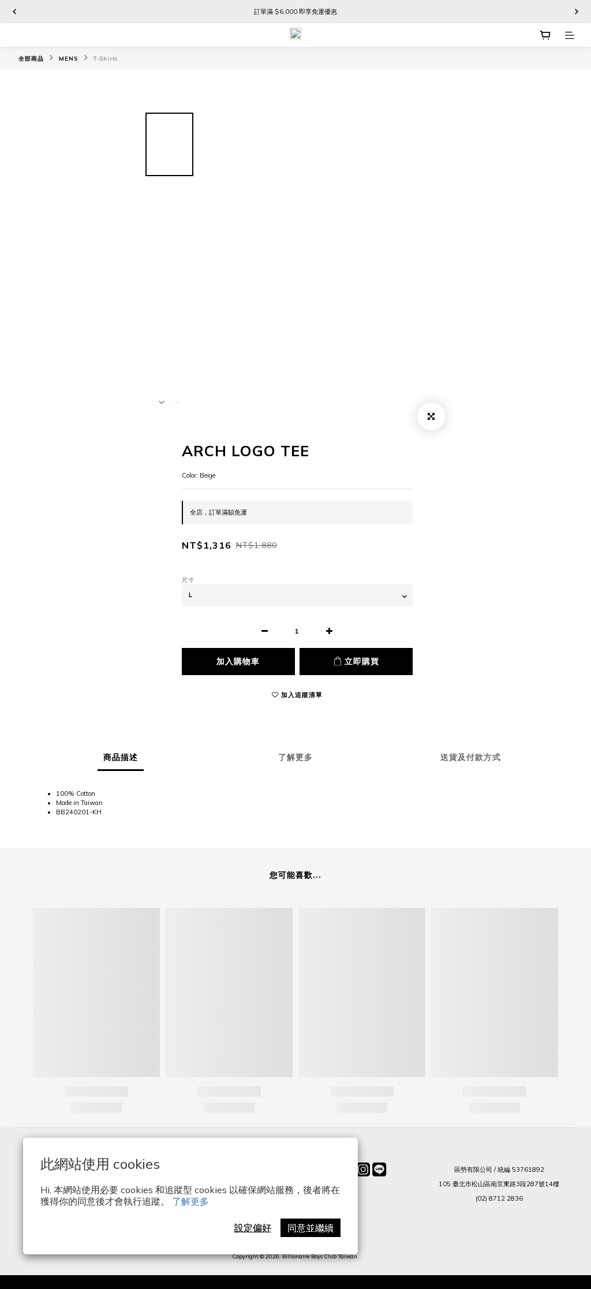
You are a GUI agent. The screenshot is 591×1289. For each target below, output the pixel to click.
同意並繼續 (310, 1228)
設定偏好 (252, 1228)
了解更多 (190, 1201)
